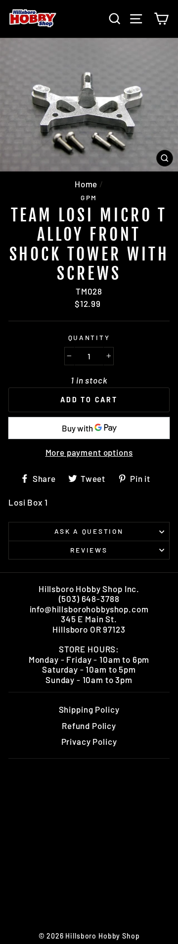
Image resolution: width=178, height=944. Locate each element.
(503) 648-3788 (89, 598)
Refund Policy (89, 725)
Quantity (89, 338)
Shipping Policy (89, 709)
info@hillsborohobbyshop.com (89, 609)
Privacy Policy (89, 741)
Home (86, 184)
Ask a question (88, 531)
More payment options (89, 452)
